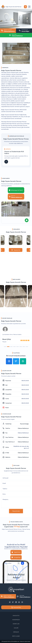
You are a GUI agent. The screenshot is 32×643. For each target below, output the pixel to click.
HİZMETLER (16, 624)
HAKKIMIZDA (16, 619)
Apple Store (17, 552)
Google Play (17, 557)
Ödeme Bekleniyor (23, 428)
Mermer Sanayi (26, 529)
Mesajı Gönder (16, 511)
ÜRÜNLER (16, 632)
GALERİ (16, 628)
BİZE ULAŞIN (16, 636)
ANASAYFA (16, 615)
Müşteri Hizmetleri (9, 596)
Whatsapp (25, 596)
